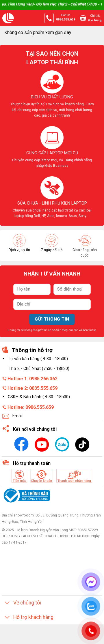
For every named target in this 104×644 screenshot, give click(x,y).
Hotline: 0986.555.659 (31, 407)
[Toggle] (7, 603)
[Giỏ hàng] (83, 18)
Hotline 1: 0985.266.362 (32, 378)
